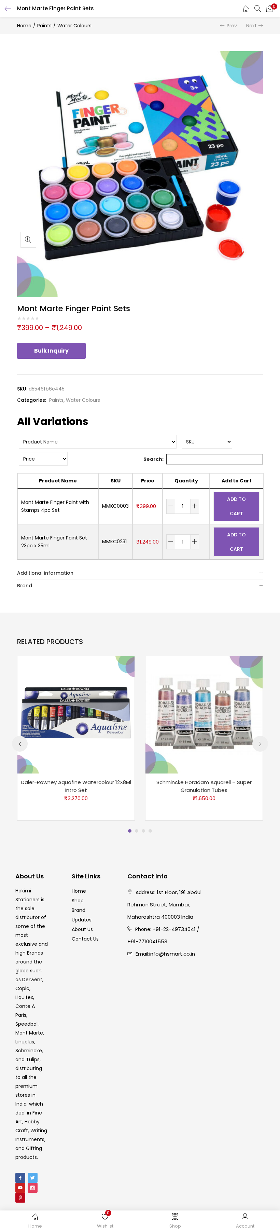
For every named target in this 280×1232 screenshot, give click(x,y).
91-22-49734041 (176, 929)
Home (24, 25)
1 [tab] (129, 831)
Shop (78, 900)
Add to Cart (237, 480)
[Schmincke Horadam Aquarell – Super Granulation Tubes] (204, 714)
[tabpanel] (76, 738)
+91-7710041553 (147, 941)
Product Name (58, 480)
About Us (82, 929)
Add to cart (236, 506)
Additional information (45, 573)
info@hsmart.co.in (172, 953)
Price (147, 480)
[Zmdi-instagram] (33, 1188)
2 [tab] (136, 831)
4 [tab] (150, 831)
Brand (24, 585)
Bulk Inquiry (51, 351)
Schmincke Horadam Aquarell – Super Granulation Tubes (204, 786)
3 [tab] (143, 831)
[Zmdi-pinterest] (20, 1198)
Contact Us (85, 938)
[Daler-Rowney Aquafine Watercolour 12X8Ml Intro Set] (76, 714)
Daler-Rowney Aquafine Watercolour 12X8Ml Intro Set (76, 786)
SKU (116, 480)
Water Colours (74, 25)
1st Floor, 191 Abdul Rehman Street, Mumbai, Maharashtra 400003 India (164, 904)
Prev (232, 25)
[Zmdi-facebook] (20, 1178)
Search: (153, 459)
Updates (82, 919)
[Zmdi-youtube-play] (20, 1188)
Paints (44, 25)
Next (251, 25)
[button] (270, 8)
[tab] (140, 573)
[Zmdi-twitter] (33, 1178)
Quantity (186, 480)
